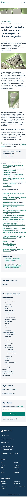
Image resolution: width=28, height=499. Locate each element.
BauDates (16, 467)
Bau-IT (2, 472)
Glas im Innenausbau (10, 362)
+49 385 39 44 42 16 (8, 448)
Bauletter (20, 406)
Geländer (7, 328)
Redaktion (8, 21)
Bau (2, 462)
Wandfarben (8, 341)
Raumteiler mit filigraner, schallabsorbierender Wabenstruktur (9, 245)
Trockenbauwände (9, 334)
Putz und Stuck (9, 306)
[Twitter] (11, 454)
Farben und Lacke (9, 310)
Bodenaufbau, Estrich (10, 319)
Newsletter (3, 481)
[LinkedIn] (15, 454)
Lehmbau (7, 364)
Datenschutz (17, 483)
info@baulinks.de (7, 449)
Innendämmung (9, 312)
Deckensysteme (9, 347)
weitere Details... (7, 185)
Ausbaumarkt (6, 369)
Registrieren (4, 486)
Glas (6, 325)
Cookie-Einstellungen (19, 486)
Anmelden (3, 483)
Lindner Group (9, 156)
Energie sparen (17, 465)
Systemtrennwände (10, 302)
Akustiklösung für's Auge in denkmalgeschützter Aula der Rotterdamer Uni (14, 225)
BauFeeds (16, 472)
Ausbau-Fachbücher (7, 373)
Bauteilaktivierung (11, 351)
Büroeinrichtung (9, 260)
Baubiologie (8, 330)
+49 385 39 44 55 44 (8, 446)
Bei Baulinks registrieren (8, 389)
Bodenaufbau (8, 356)
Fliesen (6, 308)
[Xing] (18, 454)
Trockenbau (13, 265)
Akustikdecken (16, 258)
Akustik (7, 265)
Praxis (2, 470)
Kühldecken (10, 349)
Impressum (17, 481)
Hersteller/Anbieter (7, 297)
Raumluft (18, 265)
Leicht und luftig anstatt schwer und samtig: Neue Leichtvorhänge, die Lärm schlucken (14, 211)
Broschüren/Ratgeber (8, 371)
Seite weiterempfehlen (8, 393)
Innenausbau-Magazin (8, 332)
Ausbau (7, 262)
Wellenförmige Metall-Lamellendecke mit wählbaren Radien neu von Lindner (13, 206)
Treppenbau (8, 358)
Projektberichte (6, 375)
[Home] (13, 431)
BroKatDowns (17, 470)
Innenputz (7, 338)
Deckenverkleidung (10, 317)
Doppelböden (8, 321)
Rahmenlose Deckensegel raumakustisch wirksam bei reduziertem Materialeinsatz (14, 170)
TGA (2, 467)
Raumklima (8, 267)
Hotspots (16, 462)
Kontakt (3, 488)
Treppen (7, 323)
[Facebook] (13, 454)
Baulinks (3, 21)
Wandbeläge (8, 304)
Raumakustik (8, 258)
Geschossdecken (11, 354)
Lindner (5, 284)
